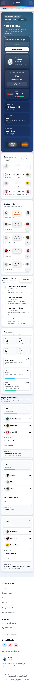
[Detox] (27, 174)
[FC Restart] (6, 264)
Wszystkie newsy (25, 280)
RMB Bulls (13, 538)
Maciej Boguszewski (11, 497)
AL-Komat (13, 531)
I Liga (6, 408)
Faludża (12, 475)
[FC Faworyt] (6, 182)
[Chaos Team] (27, 182)
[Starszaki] (7, 432)
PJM (5, 501)
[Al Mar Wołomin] (7, 418)
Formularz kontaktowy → (11, 651)
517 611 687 (8, 628)
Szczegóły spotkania (17, 49)
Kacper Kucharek (10, 554)
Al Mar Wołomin (15, 419)
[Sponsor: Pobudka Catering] (19, 144)
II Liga (17, 44)
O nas (4, 588)
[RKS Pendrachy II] (6, 191)
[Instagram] (10, 645)
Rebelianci (13, 425)
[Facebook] (4, 645)
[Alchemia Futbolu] (6, 237)
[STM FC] (7, 481)
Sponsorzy (5, 598)
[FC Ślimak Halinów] (10, 61)
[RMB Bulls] (6, 250)
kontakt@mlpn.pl (10, 623)
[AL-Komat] (6, 224)
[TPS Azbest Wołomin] (27, 237)
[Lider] (6, 212)
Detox (12, 488)
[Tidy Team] (10, 94)
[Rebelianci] (7, 425)
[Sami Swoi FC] (27, 191)
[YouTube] (16, 645)
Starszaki (13, 432)
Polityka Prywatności (9, 608)
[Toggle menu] (3, 3)
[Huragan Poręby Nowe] (27, 224)
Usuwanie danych (8, 613)
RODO (4, 603)
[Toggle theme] (31, 3)
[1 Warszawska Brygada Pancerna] (27, 212)
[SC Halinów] (27, 264)
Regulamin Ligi (7, 593)
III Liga (6, 521)
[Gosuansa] (6, 174)
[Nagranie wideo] (27, 229)
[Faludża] (7, 475)
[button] (17, 167)
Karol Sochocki (9, 441)
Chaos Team (14, 545)
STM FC (12, 482)
